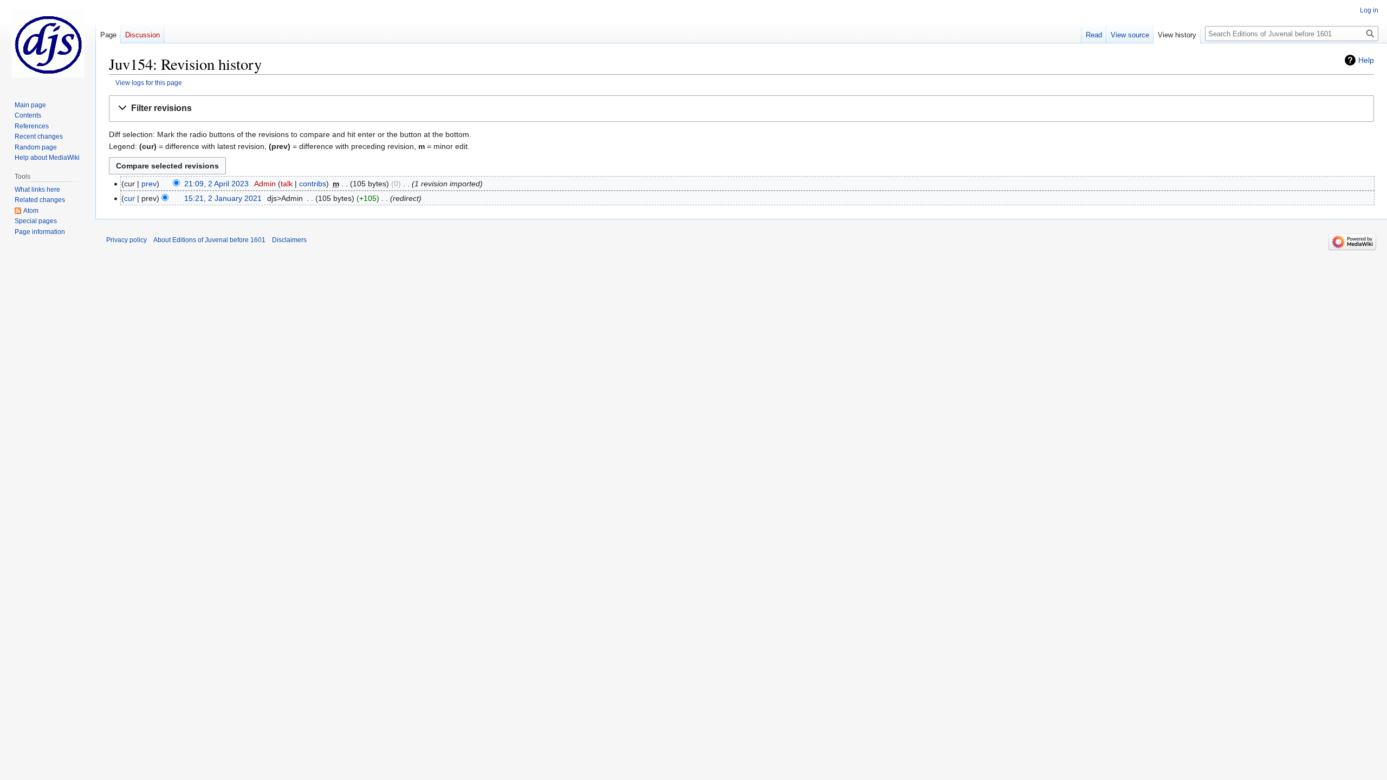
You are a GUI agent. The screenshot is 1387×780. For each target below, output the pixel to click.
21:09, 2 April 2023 (216, 183)
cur (129, 198)
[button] (741, 108)
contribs (312, 183)
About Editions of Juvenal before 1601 (209, 240)
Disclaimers (289, 240)
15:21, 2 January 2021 (223, 198)
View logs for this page (148, 82)
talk (287, 183)
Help (1366, 60)
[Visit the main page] (47, 43)
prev (149, 183)
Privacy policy (126, 240)
